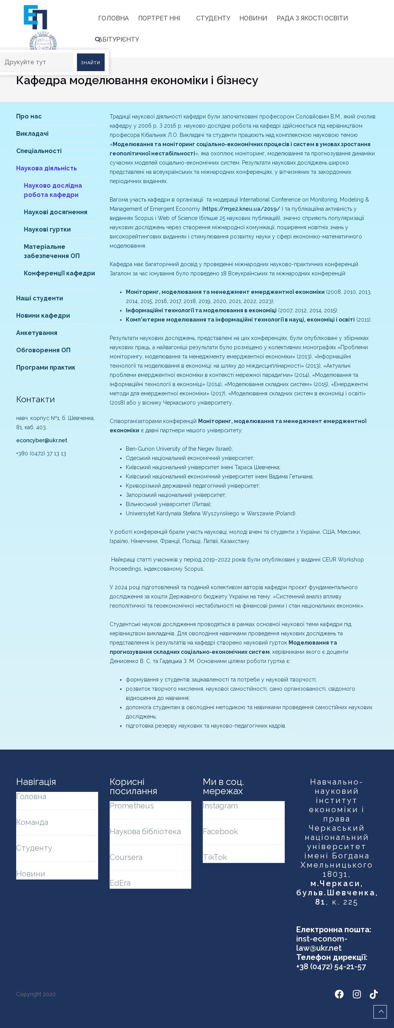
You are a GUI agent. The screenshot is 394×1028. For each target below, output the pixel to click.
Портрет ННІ (159, 18)
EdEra (120, 883)
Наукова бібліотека (145, 831)
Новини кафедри (43, 315)
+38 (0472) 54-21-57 (331, 966)
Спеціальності (39, 151)
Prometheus (132, 805)
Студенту (213, 18)
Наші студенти (39, 298)
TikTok (215, 857)
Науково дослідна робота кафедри (53, 190)
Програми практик (45, 367)
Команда (32, 822)
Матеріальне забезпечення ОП (52, 251)
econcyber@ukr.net (41, 440)
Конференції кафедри (59, 273)
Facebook (220, 831)
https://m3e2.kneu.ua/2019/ (241, 209)
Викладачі (32, 133)
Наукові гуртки (47, 229)
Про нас (29, 116)
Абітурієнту (118, 39)
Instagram (220, 805)
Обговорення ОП (43, 350)
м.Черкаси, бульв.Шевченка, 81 (337, 892)
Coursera (126, 857)
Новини (253, 18)
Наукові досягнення (55, 212)
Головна (113, 18)
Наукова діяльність (46, 168)
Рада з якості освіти (312, 18)
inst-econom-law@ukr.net (321, 943)
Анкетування (36, 333)
